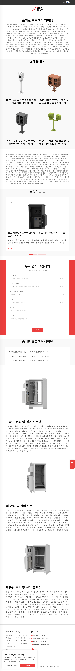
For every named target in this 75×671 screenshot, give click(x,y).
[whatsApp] (72, 462)
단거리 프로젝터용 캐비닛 (18, 356)
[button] (31, 254)
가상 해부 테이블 (21, 643)
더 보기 (10, 248)
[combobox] (14, 286)
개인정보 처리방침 (55, 666)
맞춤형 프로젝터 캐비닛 (39, 361)
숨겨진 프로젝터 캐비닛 (17, 361)
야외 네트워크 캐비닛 (23, 638)
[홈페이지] (38, 9)
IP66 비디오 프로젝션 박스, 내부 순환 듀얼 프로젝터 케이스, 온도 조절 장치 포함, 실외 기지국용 (54, 102)
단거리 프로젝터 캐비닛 (17, 352)
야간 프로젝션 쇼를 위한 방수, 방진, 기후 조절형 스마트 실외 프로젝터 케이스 (54, 142)
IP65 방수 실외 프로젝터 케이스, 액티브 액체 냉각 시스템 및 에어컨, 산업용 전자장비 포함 (21, 102)
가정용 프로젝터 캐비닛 (40, 356)
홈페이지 (9, 635)
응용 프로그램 (10, 646)
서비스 (8, 641)
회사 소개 (9, 638)
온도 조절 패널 (21, 641)
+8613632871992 (45, 644)
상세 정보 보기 (21, 82)
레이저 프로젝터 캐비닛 (39, 352)
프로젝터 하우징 (21, 635)
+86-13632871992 (41, 635)
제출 (37, 330)
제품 (7, 643)
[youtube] (32, 648)
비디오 (8, 649)
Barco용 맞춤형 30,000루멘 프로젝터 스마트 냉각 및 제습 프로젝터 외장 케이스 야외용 (21, 142)
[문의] (72, 466)
